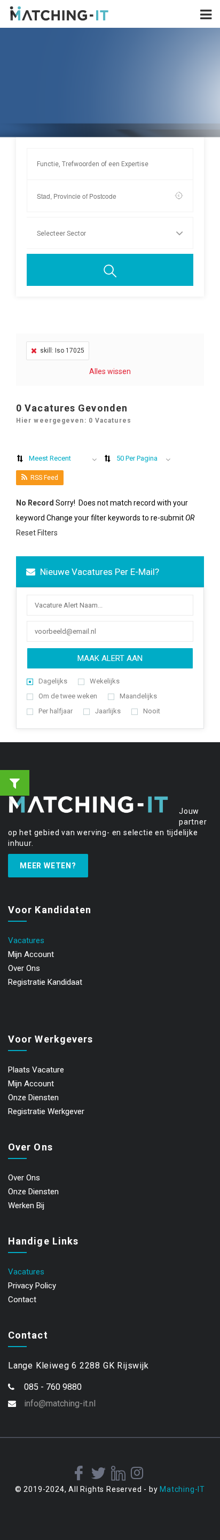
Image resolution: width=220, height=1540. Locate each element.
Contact (22, 1299)
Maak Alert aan (110, 658)
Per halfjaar (55, 711)
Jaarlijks (108, 711)
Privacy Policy (32, 1285)
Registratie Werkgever (46, 1111)
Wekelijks (105, 681)
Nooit (151, 711)
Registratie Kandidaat (45, 982)
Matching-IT (182, 1489)
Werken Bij (26, 1205)
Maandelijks (138, 696)
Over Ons (24, 968)
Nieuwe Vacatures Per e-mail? (98, 571)
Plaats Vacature (36, 1070)
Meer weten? (48, 865)
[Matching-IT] (59, 13)
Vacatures (26, 940)
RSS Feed (44, 477)
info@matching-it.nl (60, 1403)
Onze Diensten (33, 1097)
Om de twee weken (67, 696)
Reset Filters (37, 532)
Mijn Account (31, 954)
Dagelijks (52, 681)
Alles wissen (110, 371)
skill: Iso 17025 (62, 350)
